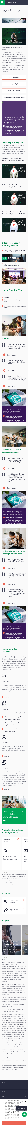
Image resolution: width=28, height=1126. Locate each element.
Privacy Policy (9, 1112)
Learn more (6, 697)
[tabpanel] (12, 853)
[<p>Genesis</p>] (11, 853)
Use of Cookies (12, 1111)
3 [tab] (6, 872)
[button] (14, 355)
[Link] (2, 2)
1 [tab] (2, 872)
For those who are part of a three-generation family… (14, 300)
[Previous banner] (3, 1102)
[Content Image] (14, 262)
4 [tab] (9, 957)
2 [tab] (4, 872)
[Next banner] (21, 1102)
